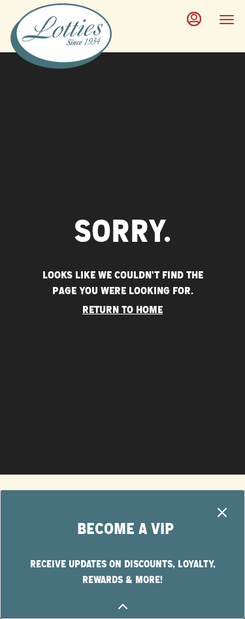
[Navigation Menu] (226, 19)
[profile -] (194, 19)
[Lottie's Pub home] (69, 36)
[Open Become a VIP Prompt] (123, 606)
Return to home (122, 310)
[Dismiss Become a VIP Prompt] (222, 512)
